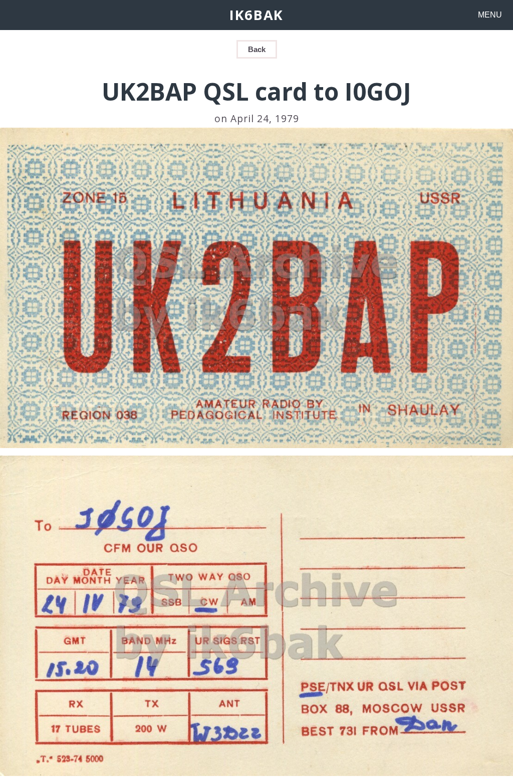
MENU (490, 15)
